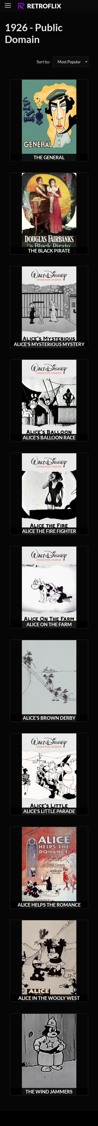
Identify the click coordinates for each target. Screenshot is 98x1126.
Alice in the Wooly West (49, 998)
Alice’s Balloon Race (49, 437)
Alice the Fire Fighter (49, 531)
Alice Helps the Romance (49, 905)
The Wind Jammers (49, 1091)
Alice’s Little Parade (49, 811)
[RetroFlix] (39, 6)
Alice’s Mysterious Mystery (49, 344)
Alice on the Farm (49, 624)
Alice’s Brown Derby (49, 718)
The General (49, 157)
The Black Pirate (49, 250)
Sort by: (43, 61)
